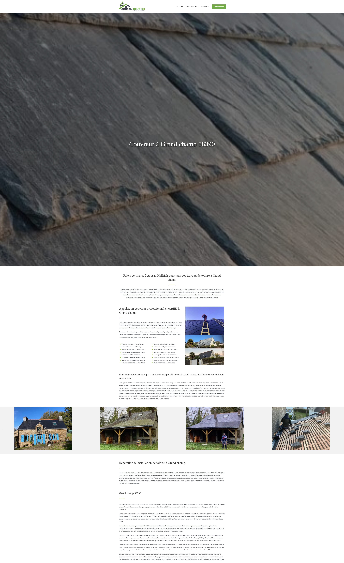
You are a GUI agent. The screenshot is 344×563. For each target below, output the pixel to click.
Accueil (180, 6)
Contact (205, 6)
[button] (197, 6)
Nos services (191, 6)
